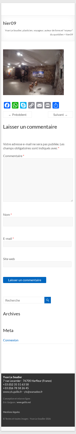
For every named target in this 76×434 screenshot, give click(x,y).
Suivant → (60, 114)
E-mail (8, 238)
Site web (9, 259)
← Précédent (17, 114)
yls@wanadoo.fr (33, 391)
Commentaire (13, 156)
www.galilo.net (24, 402)
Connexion (10, 340)
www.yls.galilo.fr (12, 391)
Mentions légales (11, 412)
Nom (7, 214)
